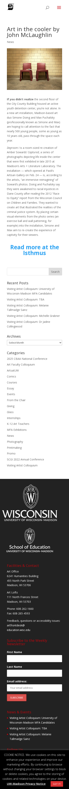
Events (11, 394)
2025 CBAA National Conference (27, 359)
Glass (10, 412)
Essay (10, 388)
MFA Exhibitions (17, 430)
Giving (10, 406)
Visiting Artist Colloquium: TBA (25, 299)
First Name (14, 652)
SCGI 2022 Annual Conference (25, 459)
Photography (15, 441)
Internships (14, 418)
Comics (11, 376)
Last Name (14, 667)
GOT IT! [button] (57, 783)
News (10, 42)
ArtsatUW (13, 370)
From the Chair (16, 400)
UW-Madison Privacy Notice (26, 784)
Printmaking (14, 447)
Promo (11, 453)
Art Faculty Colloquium (21, 364)
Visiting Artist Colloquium (22, 465)
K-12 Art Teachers (18, 424)
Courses (12, 382)
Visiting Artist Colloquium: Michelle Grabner (33, 316)
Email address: (17, 681)
